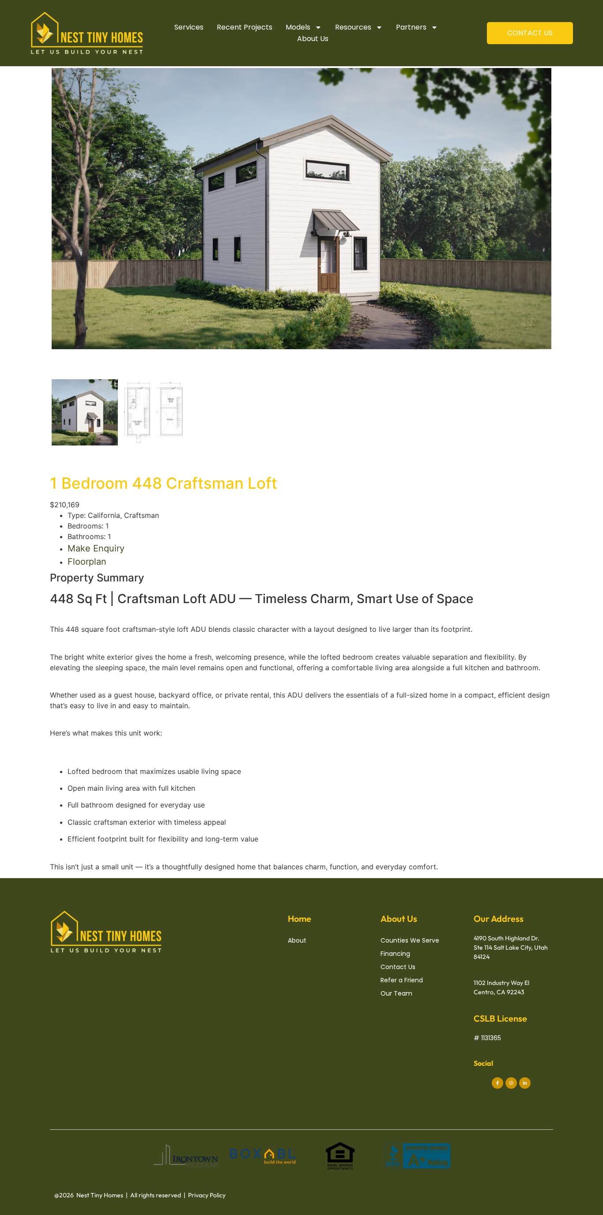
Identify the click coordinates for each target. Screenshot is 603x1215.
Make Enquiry (96, 548)
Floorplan (87, 561)
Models (298, 27)
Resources (353, 27)
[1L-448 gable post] (301, 208)
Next (564, 216)
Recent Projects (244, 27)
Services (189, 27)
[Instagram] (511, 1083)
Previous (38, 216)
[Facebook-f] (497, 1083)
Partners (411, 27)
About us (312, 39)
